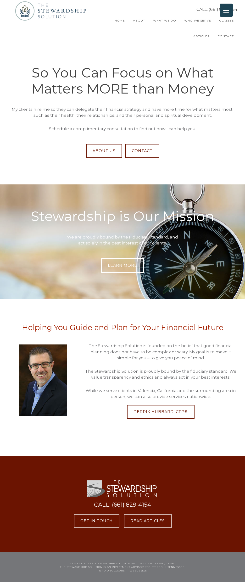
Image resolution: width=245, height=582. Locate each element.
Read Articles (147, 521)
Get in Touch (96, 521)
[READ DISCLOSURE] (111, 570)
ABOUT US (104, 151)
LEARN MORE (122, 265)
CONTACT (142, 151)
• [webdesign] (137, 570)
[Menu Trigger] (226, 10)
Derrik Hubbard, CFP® (161, 412)
